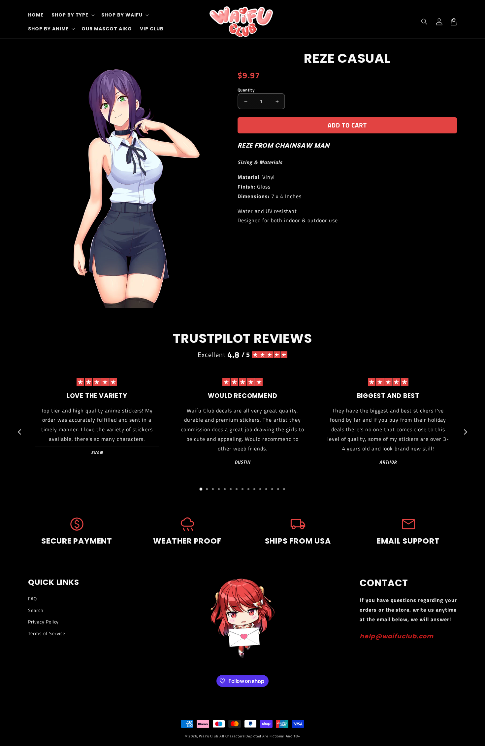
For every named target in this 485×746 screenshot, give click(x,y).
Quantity (246, 90)
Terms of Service (46, 633)
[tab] (201, 489)
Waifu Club (208, 736)
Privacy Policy (43, 621)
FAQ (32, 598)
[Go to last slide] (20, 432)
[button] (424, 22)
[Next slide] (465, 432)
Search (36, 610)
